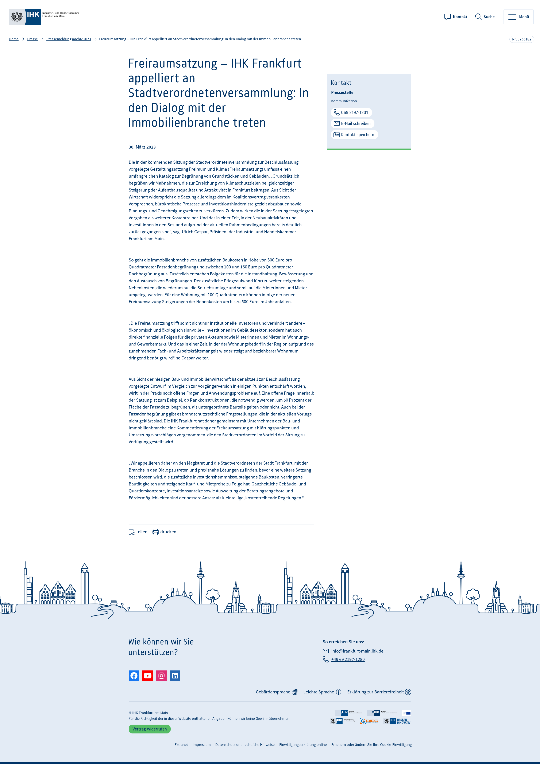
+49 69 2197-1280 (348, 660)
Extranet (181, 744)
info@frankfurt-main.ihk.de (357, 651)
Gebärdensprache (273, 692)
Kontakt (460, 17)
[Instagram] (161, 675)
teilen (141, 532)
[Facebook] (134, 675)
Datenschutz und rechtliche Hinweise (245, 744)
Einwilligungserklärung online (303, 744)
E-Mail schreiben (356, 123)
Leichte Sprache (318, 692)
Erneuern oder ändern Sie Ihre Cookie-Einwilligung (371, 744)
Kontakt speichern (357, 134)
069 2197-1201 (354, 112)
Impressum (202, 744)
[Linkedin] (175, 675)
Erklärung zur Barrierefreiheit (375, 692)
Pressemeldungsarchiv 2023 (68, 39)
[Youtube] (147, 675)
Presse (32, 39)
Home (14, 39)
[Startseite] (44, 17)
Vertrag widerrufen (149, 729)
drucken (168, 532)
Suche (489, 17)
